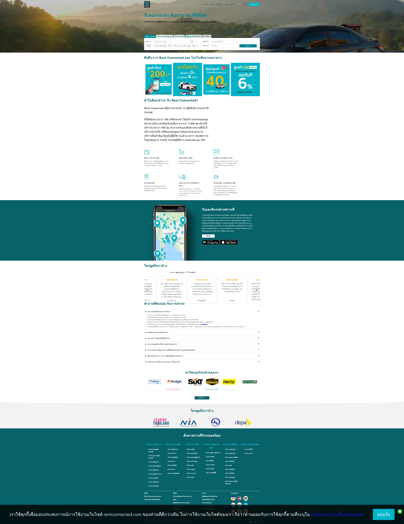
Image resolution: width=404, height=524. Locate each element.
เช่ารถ (205, 4)
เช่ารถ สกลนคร (230, 477)
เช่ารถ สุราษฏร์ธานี (193, 457)
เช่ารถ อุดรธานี (230, 453)
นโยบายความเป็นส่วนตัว (152, 499)
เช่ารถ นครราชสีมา (231, 457)
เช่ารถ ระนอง (191, 473)
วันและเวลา (148, 45)
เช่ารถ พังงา (191, 477)
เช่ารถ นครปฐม (153, 486)
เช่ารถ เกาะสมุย (192, 461)
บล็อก (175, 499)
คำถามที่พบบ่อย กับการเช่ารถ (182, 496)
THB (244, 4)
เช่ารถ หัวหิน (248, 449)
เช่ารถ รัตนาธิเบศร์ (154, 466)
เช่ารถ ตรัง (190, 465)
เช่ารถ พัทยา (210, 461)
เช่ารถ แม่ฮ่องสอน (173, 473)
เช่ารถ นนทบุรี (153, 478)
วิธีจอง (212, 4)
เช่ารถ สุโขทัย (172, 465)
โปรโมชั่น (219, 4)
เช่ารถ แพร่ (171, 469)
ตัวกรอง (206, 46)
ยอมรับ (383, 514)
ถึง (176, 46)
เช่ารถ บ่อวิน (210, 469)
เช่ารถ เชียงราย (173, 449)
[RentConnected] (147, 7)
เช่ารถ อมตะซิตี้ (211, 473)
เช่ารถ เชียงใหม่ (173, 457)
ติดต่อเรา (233, 4)
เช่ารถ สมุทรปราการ (155, 474)
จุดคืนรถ (206, 41)
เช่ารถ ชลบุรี (210, 457)
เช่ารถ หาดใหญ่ (192, 453)
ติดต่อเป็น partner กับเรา (181, 502)
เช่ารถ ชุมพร (191, 469)
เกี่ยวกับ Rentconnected (152, 496)
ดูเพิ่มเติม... (202, 398)
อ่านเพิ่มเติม (204, 324)
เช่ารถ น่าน (171, 461)
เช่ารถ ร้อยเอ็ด (230, 469)
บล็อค (226, 4)
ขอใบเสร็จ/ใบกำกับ (208, 499)
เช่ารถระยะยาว (207, 502)
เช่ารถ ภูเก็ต (191, 449)
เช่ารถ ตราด (248, 453)
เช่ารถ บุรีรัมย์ (229, 461)
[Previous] (147, 290)
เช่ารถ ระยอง (210, 465)
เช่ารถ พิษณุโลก (153, 462)
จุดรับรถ (148, 41)
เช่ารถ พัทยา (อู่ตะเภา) (213, 453)
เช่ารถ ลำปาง (172, 453)
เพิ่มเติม (208, 236)
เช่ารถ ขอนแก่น (230, 449)
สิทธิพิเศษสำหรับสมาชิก (209, 496)
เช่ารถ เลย (228, 465)
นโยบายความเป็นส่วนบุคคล (337, 515)
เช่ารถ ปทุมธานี (153, 470)
